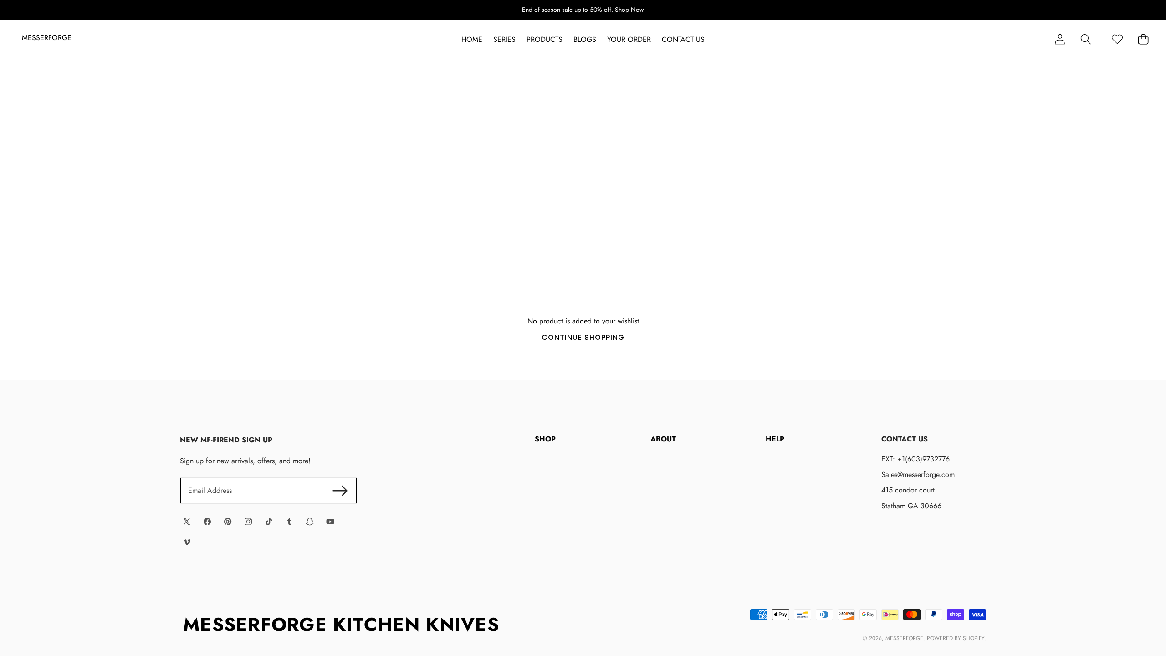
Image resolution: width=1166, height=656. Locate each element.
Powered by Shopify (955, 638)
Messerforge (904, 638)
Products (545, 40)
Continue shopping (583, 337)
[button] (1085, 39)
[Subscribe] (340, 490)
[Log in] (1059, 39)
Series (504, 40)
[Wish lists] (1117, 39)
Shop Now (629, 9)
